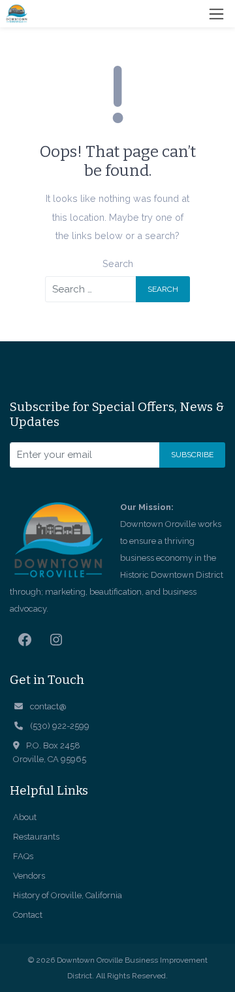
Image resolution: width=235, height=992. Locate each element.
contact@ (48, 706)
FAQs (23, 856)
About (25, 817)
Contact (27, 915)
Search (117, 263)
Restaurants (36, 837)
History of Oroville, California (67, 895)
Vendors (29, 876)
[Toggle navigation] (216, 14)
